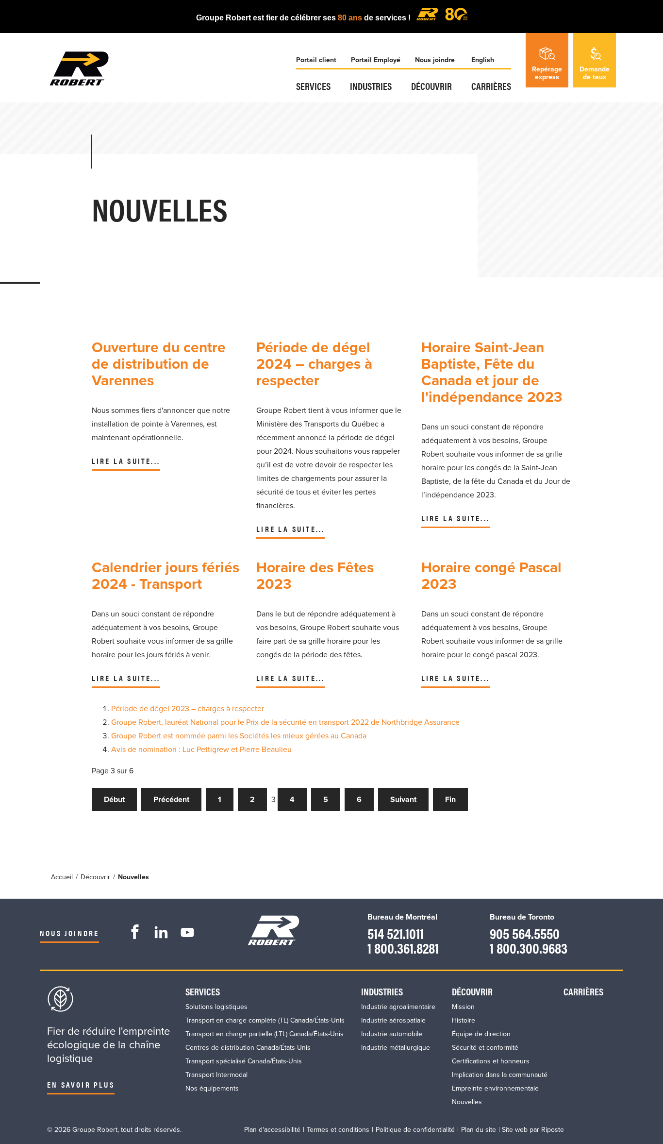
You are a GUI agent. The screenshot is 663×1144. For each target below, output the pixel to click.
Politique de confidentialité (415, 1130)
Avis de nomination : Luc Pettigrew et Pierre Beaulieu (201, 749)
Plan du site (478, 1130)
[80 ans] (441, 18)
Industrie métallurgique (395, 1047)
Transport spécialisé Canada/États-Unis (243, 1061)
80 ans (351, 18)
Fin (450, 799)
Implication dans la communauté (499, 1075)
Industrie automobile (391, 1034)
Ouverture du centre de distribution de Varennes (159, 364)
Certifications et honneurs (491, 1061)
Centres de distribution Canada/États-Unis (248, 1047)
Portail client (316, 60)
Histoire (463, 1020)
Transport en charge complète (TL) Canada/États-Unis (265, 1020)
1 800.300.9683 (528, 947)
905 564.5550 (525, 932)
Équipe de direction (481, 1034)
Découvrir (431, 86)
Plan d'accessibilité (272, 1130)
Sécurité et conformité (485, 1047)
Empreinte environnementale (495, 1088)
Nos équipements (212, 1088)
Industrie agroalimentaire (398, 1007)
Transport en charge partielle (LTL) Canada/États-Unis (264, 1034)
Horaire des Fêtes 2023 (315, 576)
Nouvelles (467, 1102)
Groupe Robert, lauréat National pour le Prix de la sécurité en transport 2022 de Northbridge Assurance (285, 722)
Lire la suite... (126, 460)
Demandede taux (595, 73)
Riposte (552, 1130)
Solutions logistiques (216, 1007)
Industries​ (371, 86)
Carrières (491, 86)
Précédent (171, 799)
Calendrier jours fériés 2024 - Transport (165, 576)
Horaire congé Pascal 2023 (491, 576)
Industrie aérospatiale (393, 1020)
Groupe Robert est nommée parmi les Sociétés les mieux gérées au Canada (238, 736)
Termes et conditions (338, 1130)
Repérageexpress (547, 73)
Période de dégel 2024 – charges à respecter (314, 364)
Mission (463, 1007)
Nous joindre (435, 60)
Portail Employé (375, 60)
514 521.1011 (395, 932)
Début (114, 799)
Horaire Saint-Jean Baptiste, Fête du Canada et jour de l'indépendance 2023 (492, 372)
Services (313, 86)
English (482, 60)
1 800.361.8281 (403, 947)
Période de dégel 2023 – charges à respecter (187, 709)
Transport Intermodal (216, 1075)
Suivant (403, 799)
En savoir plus (81, 1084)
